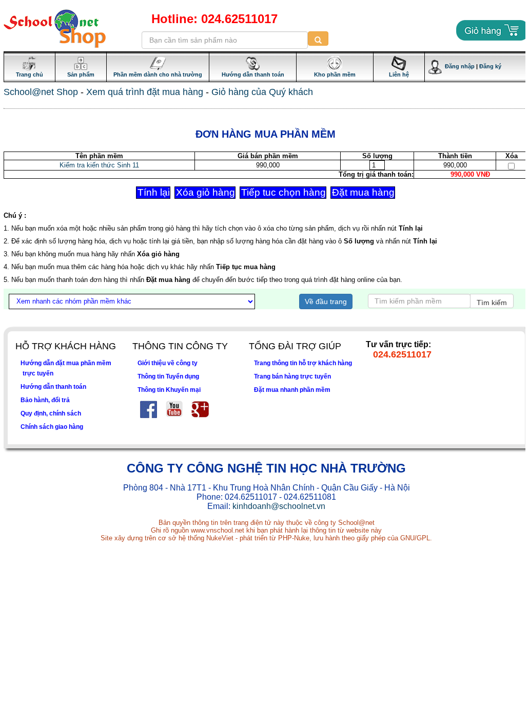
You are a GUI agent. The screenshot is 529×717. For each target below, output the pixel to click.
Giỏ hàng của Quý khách (262, 92)
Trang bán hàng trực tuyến (292, 376)
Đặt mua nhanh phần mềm (292, 389)
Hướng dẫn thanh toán (53, 386)
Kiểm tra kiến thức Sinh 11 (99, 165)
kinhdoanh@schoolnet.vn (278, 506)
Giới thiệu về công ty (168, 363)
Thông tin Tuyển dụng (168, 376)
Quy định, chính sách (51, 413)
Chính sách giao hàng (52, 426)
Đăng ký (490, 66)
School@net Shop (41, 92)
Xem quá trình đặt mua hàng (144, 92)
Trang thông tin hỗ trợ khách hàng (303, 363)
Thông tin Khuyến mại (169, 389)
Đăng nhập (458, 66)
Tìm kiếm (492, 302)
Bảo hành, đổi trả (45, 400)
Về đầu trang (326, 301)
